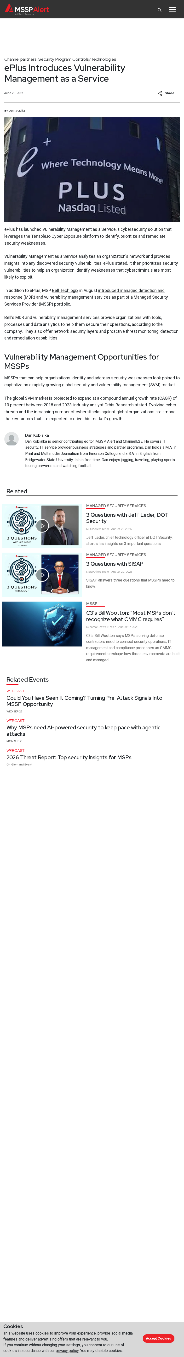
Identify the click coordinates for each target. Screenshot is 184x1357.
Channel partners (20, 59)
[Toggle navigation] (172, 9)
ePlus (9, 229)
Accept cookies (158, 1338)
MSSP (92, 603)
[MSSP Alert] (27, 9)
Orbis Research (119, 404)
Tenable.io (41, 236)
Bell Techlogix (65, 290)
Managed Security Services (116, 505)
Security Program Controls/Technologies (77, 59)
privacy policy (67, 1350)
